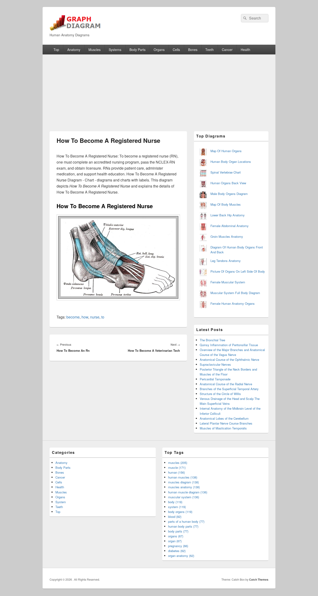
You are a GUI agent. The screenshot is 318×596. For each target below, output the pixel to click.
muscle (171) (177, 467)
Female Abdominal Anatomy (229, 226)
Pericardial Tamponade (215, 379)
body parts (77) (178, 531)
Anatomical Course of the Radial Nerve (226, 384)
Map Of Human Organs (226, 151)
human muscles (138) (182, 477)
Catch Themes (258, 579)
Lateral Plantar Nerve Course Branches (226, 423)
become (73, 317)
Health (245, 49)
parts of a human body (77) (186, 521)
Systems (115, 49)
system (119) (177, 507)
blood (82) (174, 516)
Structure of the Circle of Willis (220, 394)
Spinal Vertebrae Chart (225, 172)
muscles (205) (177, 462)
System (60, 502)
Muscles (94, 49)
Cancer (227, 49)
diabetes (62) (177, 551)
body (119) (175, 502)
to (102, 317)
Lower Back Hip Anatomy (227, 215)
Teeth (209, 49)
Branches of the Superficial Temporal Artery (229, 389)
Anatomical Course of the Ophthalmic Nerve (229, 359)
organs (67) (175, 536)
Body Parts (137, 49)
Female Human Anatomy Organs (232, 303)
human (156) (176, 472)
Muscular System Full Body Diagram (235, 293)
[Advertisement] (159, 89)
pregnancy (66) (178, 546)
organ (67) (175, 541)
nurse (94, 317)
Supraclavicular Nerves (215, 364)
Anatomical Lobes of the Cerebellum (224, 418)
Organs (159, 49)
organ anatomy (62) (181, 555)
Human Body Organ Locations (230, 161)
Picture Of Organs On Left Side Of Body (237, 271)
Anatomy (73, 49)
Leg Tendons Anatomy (225, 260)
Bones (192, 49)
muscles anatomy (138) (184, 487)
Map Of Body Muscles (225, 204)
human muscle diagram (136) (187, 492)
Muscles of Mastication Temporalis (223, 428)
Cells (176, 49)
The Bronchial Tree (212, 340)
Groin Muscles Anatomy (226, 236)
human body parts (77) (183, 526)
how (84, 317)
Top (56, 49)
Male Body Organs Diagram (229, 193)
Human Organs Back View (228, 183)
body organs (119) (180, 511)
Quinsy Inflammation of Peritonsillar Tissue (229, 345)
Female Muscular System (227, 282)
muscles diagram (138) (183, 482)
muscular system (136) (183, 497)
